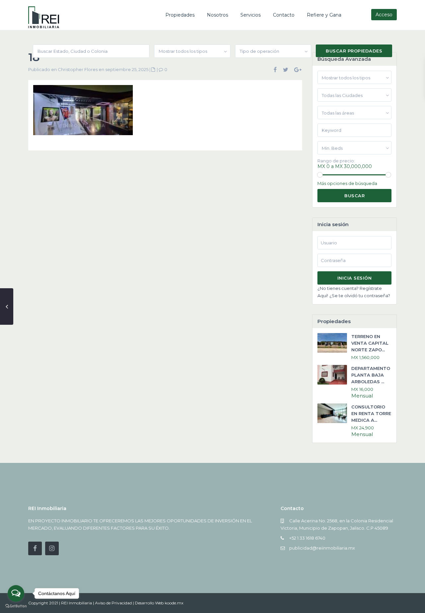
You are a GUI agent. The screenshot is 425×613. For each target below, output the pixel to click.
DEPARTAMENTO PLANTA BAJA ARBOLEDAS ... (370, 375)
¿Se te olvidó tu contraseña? (359, 295)
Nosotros (217, 15)
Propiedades (180, 15)
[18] (83, 112)
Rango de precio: (336, 161)
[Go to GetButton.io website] (16, 606)
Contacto (284, 15)
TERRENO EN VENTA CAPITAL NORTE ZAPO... (369, 343)
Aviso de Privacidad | (115, 602)
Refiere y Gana (324, 15)
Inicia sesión (354, 278)
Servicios (250, 15)
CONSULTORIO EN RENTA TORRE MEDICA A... (371, 413)
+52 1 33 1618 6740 (307, 538)
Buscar (354, 195)
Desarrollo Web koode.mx (159, 602)
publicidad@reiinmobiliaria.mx (322, 548)
